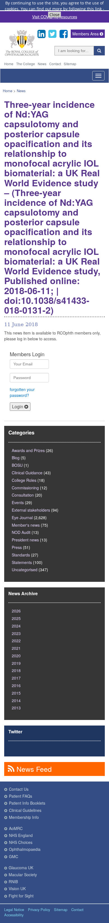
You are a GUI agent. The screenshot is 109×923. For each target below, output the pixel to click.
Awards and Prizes (28, 450)
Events (18, 502)
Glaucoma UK (21, 867)
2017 (16, 678)
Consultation (23, 495)
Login (18, 406)
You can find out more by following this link (61, 8)
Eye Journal (22, 517)
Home (8, 63)
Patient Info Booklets (27, 803)
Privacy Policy (39, 909)
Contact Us (19, 789)
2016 (16, 685)
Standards (21, 555)
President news (25, 540)
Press (17, 547)
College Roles (24, 480)
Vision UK (17, 888)
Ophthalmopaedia (25, 849)
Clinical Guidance (27, 472)
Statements (22, 562)
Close (54, 14)
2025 (16, 618)
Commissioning (25, 487)
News (42, 63)
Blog (16, 457)
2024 (16, 626)
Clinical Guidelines (25, 810)
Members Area (86, 33)
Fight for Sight (21, 895)
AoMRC (16, 828)
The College (25, 63)
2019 (16, 663)
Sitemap (70, 63)
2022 (16, 640)
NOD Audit (21, 532)
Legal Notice (14, 909)
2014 (16, 700)
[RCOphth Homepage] (21, 55)
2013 (16, 707)
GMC (13, 856)
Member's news (26, 525)
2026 (16, 611)
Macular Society (23, 874)
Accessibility (13, 914)
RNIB (13, 881)
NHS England (21, 835)
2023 (16, 633)
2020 (16, 655)
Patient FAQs (20, 796)
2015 (16, 693)
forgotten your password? (22, 392)
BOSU (17, 465)
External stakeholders (31, 510)
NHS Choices (20, 842)
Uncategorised (24, 569)
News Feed (33, 769)
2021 (16, 648)
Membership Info (24, 817)
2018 (16, 670)
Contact (55, 63)
